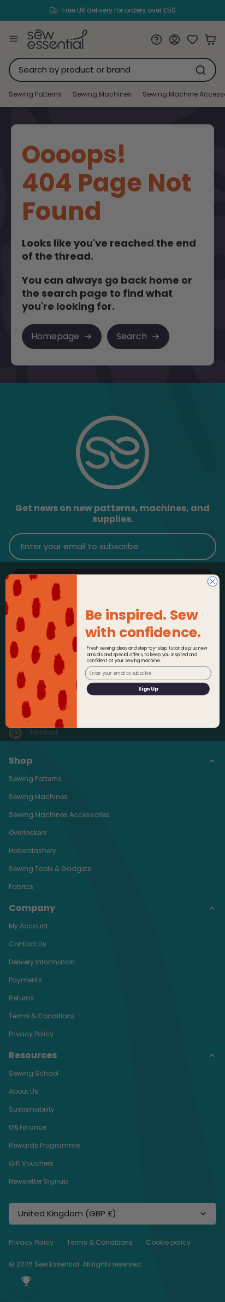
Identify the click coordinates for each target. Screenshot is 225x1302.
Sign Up (148, 688)
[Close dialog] (212, 581)
